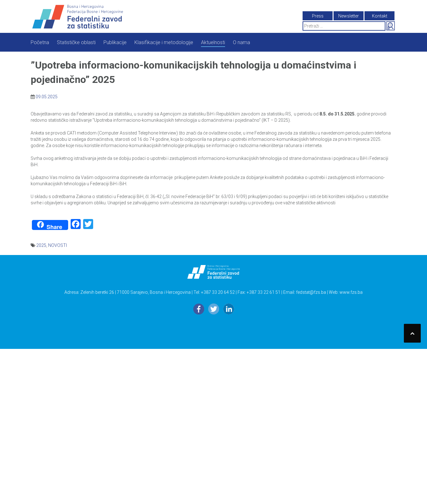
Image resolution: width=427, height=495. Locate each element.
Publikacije (115, 42)
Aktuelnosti (213, 42)
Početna (40, 42)
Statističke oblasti (76, 42)
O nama (241, 42)
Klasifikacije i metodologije (163, 42)
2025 (41, 245)
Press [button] (318, 15)
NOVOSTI (57, 245)
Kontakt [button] (379, 15)
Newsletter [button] (348, 15)
